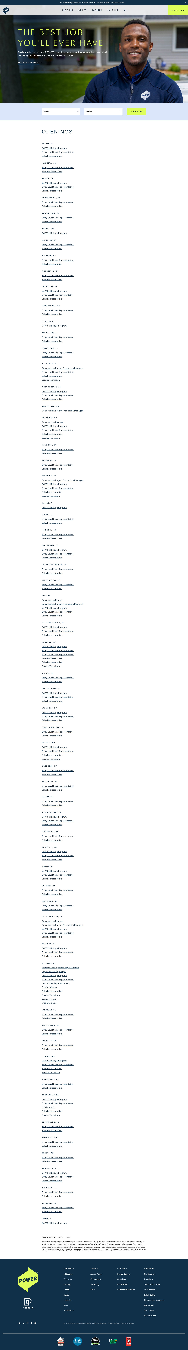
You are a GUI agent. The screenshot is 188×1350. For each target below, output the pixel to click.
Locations (148, 1279)
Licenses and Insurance (154, 1300)
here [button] (101, 3)
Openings (121, 1279)
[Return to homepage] (6, 10)
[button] (185, 2)
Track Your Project (152, 1284)
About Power (96, 1274)
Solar (66, 1305)
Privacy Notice (113, 1323)
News (92, 1289)
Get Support (149, 1274)
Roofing (67, 1284)
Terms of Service (127, 1323)
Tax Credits (149, 1310)
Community (95, 1279)
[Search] (124, 10)
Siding (66, 1289)
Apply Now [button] (178, 10)
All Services (68, 1274)
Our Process (149, 1289)
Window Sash (150, 1315)
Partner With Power (126, 1289)
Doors (66, 1295)
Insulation (68, 1300)
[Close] (185, 2)
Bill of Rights (149, 1295)
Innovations (122, 1284)
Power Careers (123, 1274)
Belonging (94, 1284)
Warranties (149, 1305)
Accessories (69, 1310)
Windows (68, 1279)
